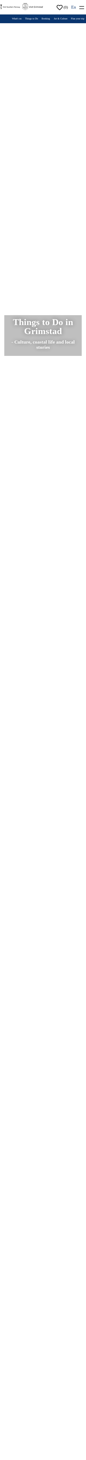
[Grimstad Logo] (33, 6)
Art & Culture (60, 18)
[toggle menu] (82, 6)
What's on (17, 18)
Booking (46, 18)
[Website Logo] (10, 6)
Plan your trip (77, 18)
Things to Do (31, 18)
